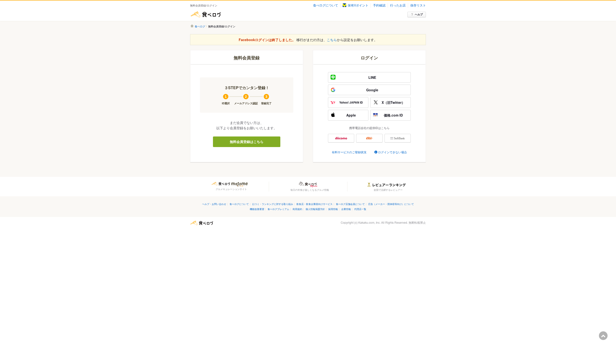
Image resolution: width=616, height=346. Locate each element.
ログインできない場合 (392, 152)
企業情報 (346, 209)
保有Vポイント (358, 5)
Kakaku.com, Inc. (369, 222)
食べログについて (325, 5)
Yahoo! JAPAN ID (351, 102)
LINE (372, 77)
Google (372, 89)
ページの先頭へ (603, 335)
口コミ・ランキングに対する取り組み (272, 204)
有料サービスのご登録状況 (349, 152)
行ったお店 (398, 5)
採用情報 (333, 209)
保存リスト (418, 5)
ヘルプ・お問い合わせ (214, 204)
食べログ (205, 14)
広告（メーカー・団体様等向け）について (391, 204)
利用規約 (297, 209)
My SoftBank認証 (398, 138)
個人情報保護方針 (315, 209)
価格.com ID (393, 115)
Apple (351, 115)
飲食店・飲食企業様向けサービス (314, 204)
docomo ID (341, 138)
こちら (332, 39)
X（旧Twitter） (393, 102)
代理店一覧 (360, 209)
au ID (369, 138)
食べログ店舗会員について (350, 204)
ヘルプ (419, 14)
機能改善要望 (257, 209)
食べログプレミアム (278, 209)
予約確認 (379, 5)
